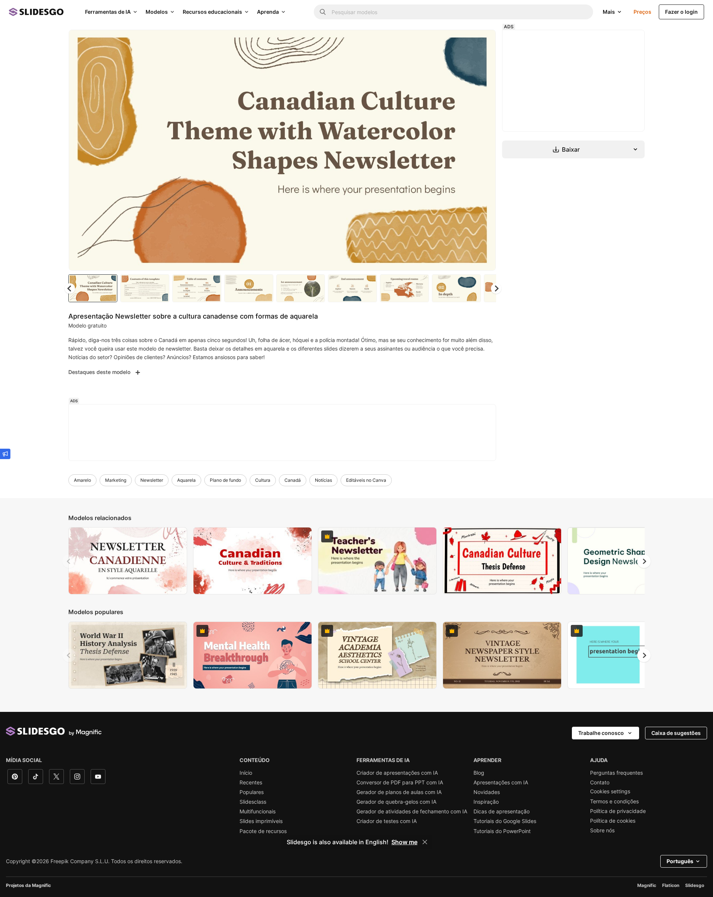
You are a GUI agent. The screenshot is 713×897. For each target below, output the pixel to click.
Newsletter (151, 480)
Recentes (251, 782)
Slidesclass (253, 802)
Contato (599, 782)
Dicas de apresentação (501, 811)
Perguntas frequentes (616, 773)
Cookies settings (610, 791)
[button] (496, 288)
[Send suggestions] (5, 454)
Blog (478, 773)
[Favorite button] (463, 41)
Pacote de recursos (263, 831)
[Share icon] (483, 41)
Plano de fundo (225, 480)
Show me (404, 842)
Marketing (115, 480)
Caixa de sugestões (676, 733)
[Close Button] (424, 842)
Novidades (486, 792)
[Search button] (323, 11)
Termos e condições (614, 801)
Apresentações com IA (500, 782)
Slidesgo (694, 885)
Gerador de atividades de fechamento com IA (411, 811)
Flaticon (670, 885)
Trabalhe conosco (601, 733)
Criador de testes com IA (386, 821)
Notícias (323, 480)
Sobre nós (602, 830)
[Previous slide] (69, 561)
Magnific (646, 885)
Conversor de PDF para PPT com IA (399, 782)
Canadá (292, 480)
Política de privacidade (618, 811)
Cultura (262, 480)
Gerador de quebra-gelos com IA (396, 802)
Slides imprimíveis (261, 821)
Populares (252, 792)
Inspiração (486, 802)
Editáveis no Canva (366, 480)
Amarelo (82, 480)
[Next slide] (484, 150)
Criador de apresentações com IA (397, 773)
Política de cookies (612, 821)
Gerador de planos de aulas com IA (399, 792)
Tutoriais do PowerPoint (502, 831)
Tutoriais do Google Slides (504, 821)
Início (246, 773)
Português (680, 861)
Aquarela (186, 480)
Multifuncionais (258, 811)
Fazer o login (681, 12)
